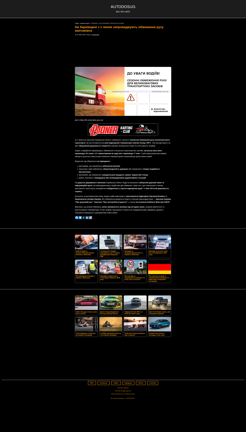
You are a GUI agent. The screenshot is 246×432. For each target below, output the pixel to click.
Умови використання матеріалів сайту (123, 394)
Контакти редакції (123, 387)
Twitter (116, 383)
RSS (92, 383)
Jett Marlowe (95, 34)
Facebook (103, 383)
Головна (77, 23)
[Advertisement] (123, 51)
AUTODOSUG (123, 7)
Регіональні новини (84, 23)
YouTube (152, 383)
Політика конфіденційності (123, 391)
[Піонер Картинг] (123, 135)
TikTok (140, 383)
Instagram (128, 383)
